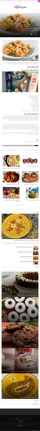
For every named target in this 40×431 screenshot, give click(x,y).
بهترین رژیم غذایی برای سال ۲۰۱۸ (32, 166)
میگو (3, 145)
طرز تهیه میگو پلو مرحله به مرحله (32, 200)
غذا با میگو (24, 145)
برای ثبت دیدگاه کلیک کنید (20, 209)
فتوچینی (13, 145)
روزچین (25, 141)
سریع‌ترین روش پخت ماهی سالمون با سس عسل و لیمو (9, 149)
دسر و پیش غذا (35, 293)
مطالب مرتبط (36, 153)
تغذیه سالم (35, 15)
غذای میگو (16, 145)
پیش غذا (36, 395)
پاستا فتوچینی (32, 145)
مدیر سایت (35, 30)
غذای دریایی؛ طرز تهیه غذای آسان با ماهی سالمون (31, 149)
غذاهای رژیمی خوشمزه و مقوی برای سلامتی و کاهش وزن (11, 201)
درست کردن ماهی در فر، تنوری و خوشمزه (31, 184)
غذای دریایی (32, 26)
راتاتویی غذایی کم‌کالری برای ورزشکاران (12, 184)
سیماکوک (29, 63)
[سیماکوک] (20, 4)
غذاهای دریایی (17, 62)
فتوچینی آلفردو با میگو (8, 145)
